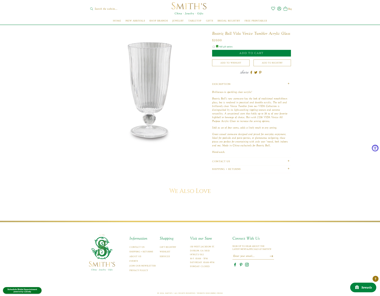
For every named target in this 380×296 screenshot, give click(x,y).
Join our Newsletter (142, 265)
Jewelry (178, 20)
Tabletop (194, 20)
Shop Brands (158, 20)
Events (133, 261)
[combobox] (109, 8)
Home (117, 20)
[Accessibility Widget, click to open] (375, 148)
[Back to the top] (376, 279)
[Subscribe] (271, 256)
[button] (251, 84)
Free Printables (256, 20)
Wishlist (165, 251)
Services (165, 256)
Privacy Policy (138, 270)
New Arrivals (135, 20)
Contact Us (137, 247)
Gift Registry (168, 247)
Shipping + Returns (141, 251)
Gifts (209, 20)
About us (135, 256)
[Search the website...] (91, 9)
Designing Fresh (214, 293)
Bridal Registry (229, 20)
